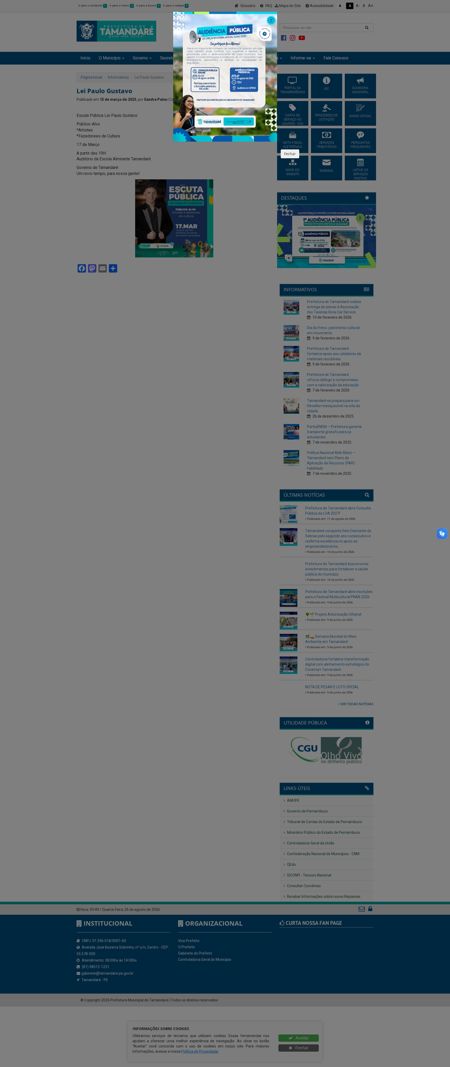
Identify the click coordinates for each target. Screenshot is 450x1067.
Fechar (290, 153)
